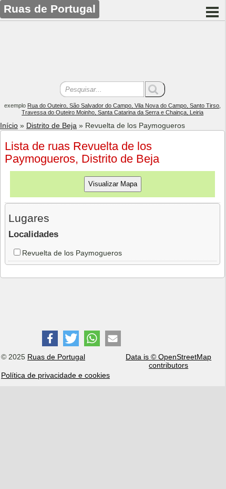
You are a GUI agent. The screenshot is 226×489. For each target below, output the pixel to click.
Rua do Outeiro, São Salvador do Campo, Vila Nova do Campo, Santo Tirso (123, 105)
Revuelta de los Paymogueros (72, 253)
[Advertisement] (112, 52)
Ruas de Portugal (56, 357)
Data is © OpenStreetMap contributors (168, 361)
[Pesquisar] (155, 89)
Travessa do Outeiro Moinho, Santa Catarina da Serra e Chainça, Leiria (112, 112)
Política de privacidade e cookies (55, 375)
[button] (50, 338)
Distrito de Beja (51, 125)
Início (9, 125)
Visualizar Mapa (112, 184)
